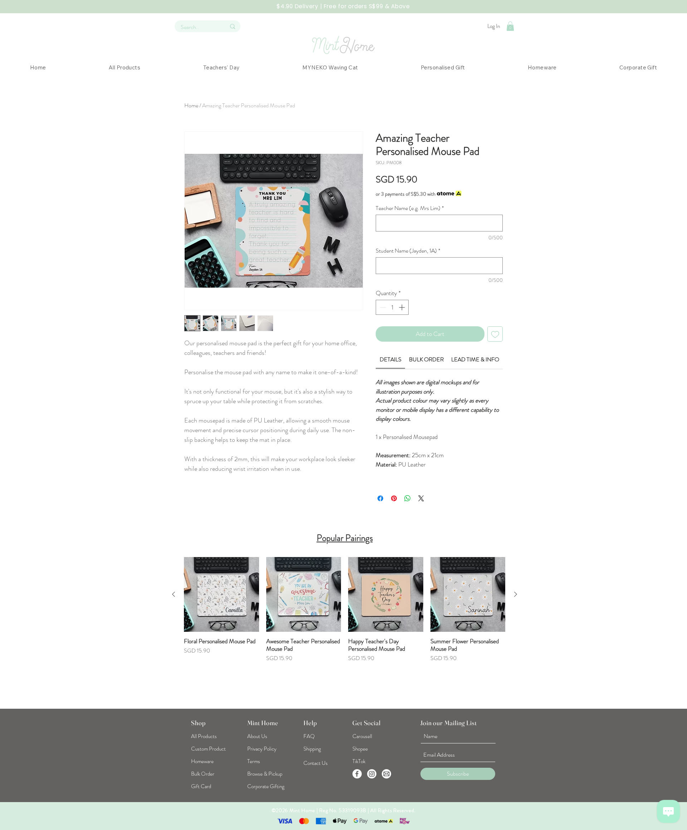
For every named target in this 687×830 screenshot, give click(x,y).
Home (191, 105)
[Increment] (402, 307)
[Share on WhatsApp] (407, 498)
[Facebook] (357, 773)
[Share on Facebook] (380, 498)
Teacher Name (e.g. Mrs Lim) (410, 208)
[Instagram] (371, 773)
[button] (510, 26)
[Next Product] (515, 594)
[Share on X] (421, 498)
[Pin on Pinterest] (394, 498)
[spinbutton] (392, 307)
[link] (390, 359)
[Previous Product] (173, 594)
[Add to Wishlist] (495, 334)
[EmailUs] (386, 773)
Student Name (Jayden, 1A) (408, 250)
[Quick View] (221, 594)
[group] (344, 628)
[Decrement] (382, 307)
